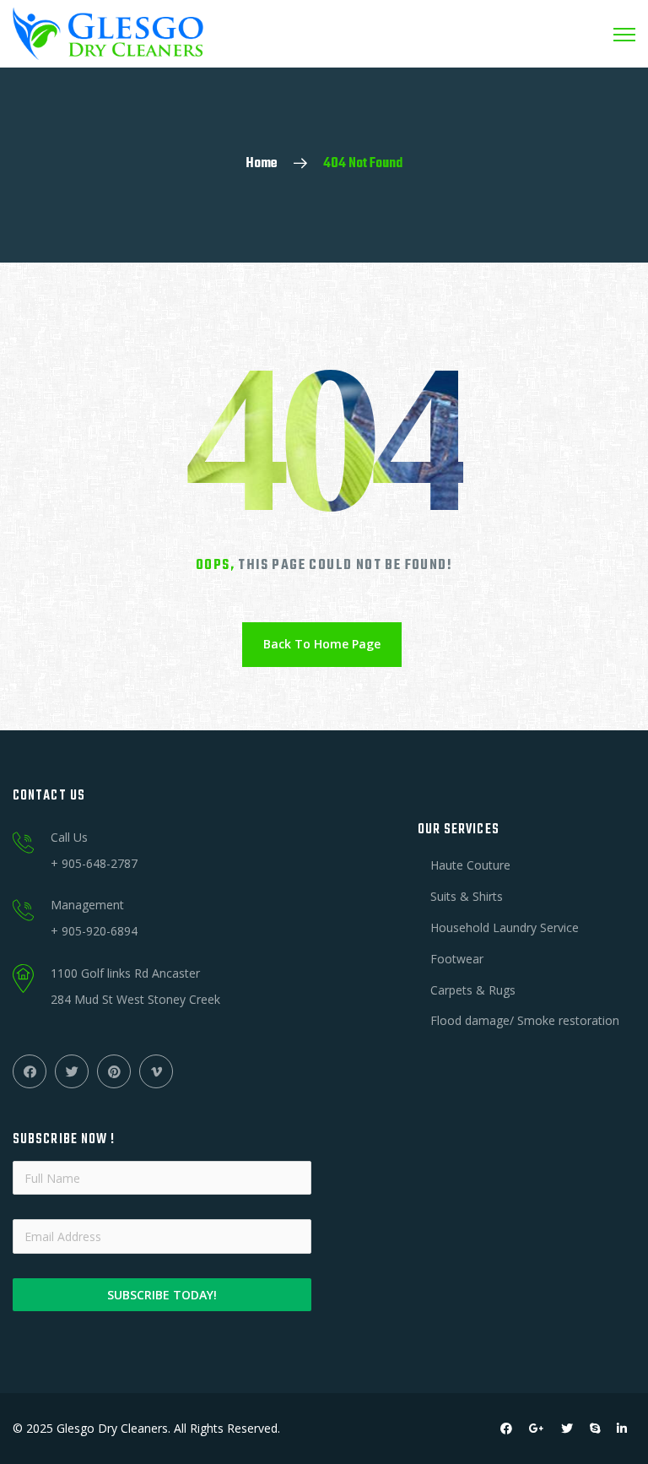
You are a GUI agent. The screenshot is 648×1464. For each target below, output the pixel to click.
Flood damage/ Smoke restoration (524, 1020)
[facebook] (506, 1428)
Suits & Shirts (466, 896)
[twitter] (567, 1428)
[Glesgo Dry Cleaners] (108, 34)
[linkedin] (621, 1428)
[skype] (594, 1428)
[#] (30, 1071)
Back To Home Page (322, 644)
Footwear (456, 959)
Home (262, 164)
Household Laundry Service (504, 927)
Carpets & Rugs (473, 990)
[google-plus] (537, 1428)
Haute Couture (470, 865)
